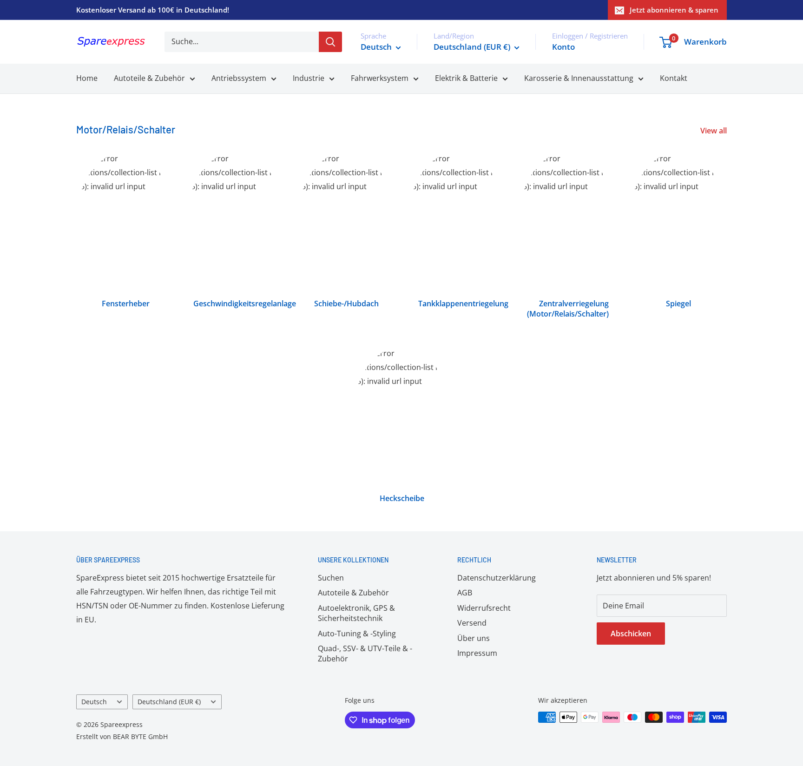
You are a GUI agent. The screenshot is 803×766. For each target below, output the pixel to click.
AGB (464, 593)
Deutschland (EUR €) (169, 701)
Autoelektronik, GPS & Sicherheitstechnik (356, 613)
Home (87, 78)
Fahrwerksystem (379, 78)
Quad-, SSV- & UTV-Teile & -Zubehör (365, 653)
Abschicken (631, 633)
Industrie (308, 78)
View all (714, 130)
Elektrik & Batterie (466, 78)
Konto (563, 46)
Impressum (477, 653)
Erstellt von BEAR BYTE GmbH (122, 736)
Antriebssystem (238, 78)
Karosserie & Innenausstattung (578, 78)
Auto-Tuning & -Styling (357, 633)
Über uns (473, 638)
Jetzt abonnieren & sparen (674, 9)
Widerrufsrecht (484, 608)
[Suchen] (330, 42)
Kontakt (673, 78)
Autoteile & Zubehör (149, 78)
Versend (472, 623)
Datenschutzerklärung (496, 578)
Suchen (331, 578)
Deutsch (94, 701)
